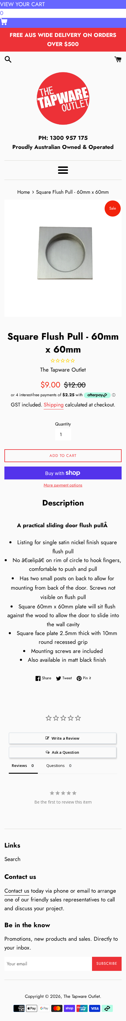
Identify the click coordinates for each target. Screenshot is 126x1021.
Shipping (54, 405)
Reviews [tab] (19, 765)
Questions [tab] (55, 765)
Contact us (16, 891)
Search (12, 859)
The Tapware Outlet (82, 996)
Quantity (63, 424)
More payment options (63, 485)
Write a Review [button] (65, 738)
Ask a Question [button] (65, 752)
